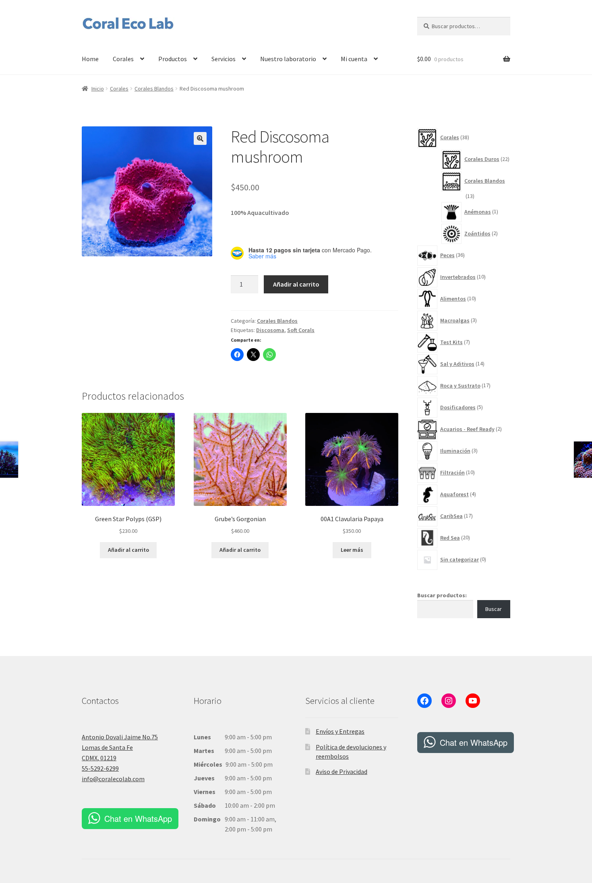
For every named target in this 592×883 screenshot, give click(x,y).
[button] (200, 138)
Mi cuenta (354, 59)
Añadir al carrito (296, 284)
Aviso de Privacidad (341, 771)
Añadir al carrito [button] (128, 549)
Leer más (352, 549)
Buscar (493, 609)
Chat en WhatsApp (138, 818)
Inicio (97, 88)
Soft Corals (301, 330)
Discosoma (270, 330)
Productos (172, 59)
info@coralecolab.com (113, 779)
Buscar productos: (442, 595)
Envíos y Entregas (340, 731)
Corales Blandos (154, 88)
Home (90, 59)
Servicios (223, 59)
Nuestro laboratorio (288, 59)
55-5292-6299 (100, 768)
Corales (123, 59)
